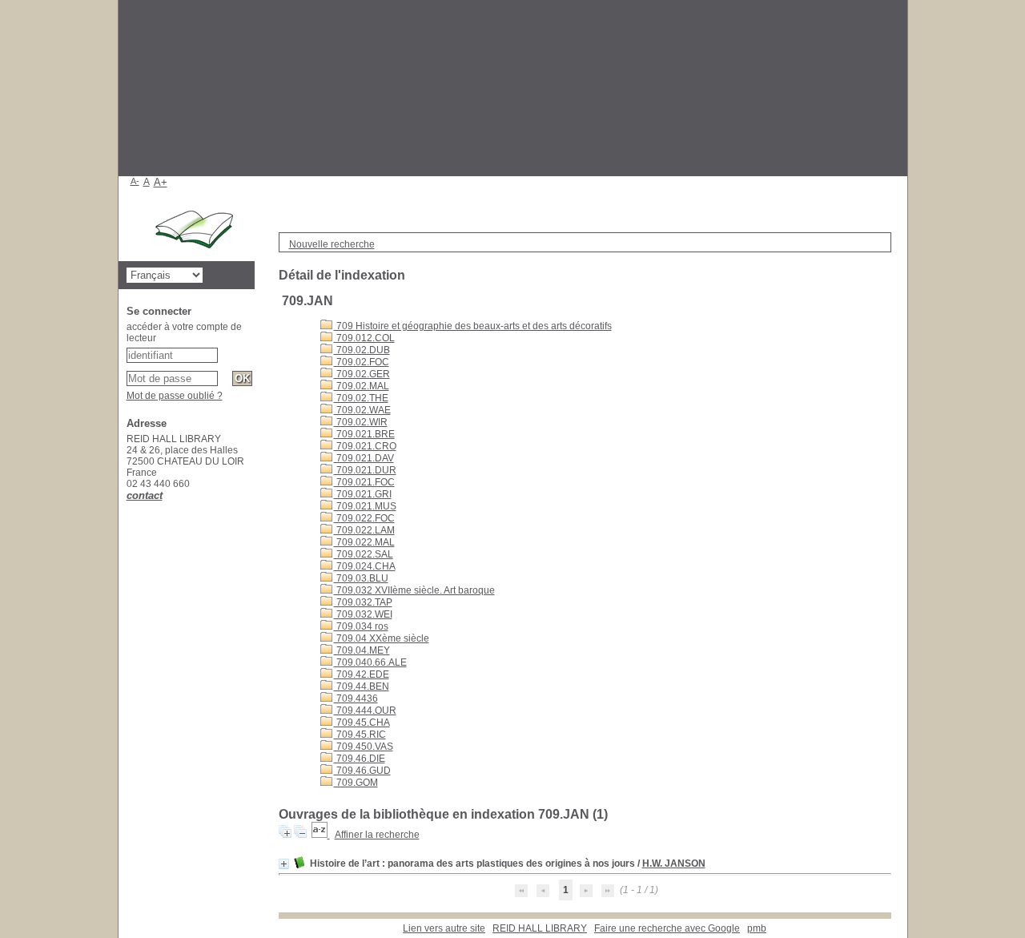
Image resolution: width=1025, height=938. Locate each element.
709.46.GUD (362, 770)
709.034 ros (361, 626)
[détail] (284, 864)
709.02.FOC (361, 362)
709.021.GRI (363, 494)
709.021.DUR (365, 470)
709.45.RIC (360, 734)
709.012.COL (364, 338)
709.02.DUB (362, 350)
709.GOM (356, 782)
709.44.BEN (361, 686)
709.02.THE (361, 398)
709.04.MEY (362, 650)
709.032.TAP (363, 602)
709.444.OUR (365, 710)
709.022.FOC (364, 518)
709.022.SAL (363, 554)
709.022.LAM (364, 530)
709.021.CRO (365, 446)
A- (135, 181)
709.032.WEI (363, 614)
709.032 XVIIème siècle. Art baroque (414, 590)
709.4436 (356, 698)
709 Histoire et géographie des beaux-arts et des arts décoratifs (473, 326)
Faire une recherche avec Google (667, 928)
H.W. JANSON (673, 863)
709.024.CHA (365, 566)
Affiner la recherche (377, 834)
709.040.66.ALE (370, 662)
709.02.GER (362, 374)
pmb (756, 928)
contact (145, 495)
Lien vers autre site (444, 928)
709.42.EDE (361, 674)
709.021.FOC (364, 482)
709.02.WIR (361, 422)
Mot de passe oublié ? (175, 395)
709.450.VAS (363, 746)
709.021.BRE (364, 434)
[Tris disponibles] (321, 834)
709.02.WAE (362, 410)
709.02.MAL (361, 386)
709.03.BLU (361, 578)
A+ (160, 182)
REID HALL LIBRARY (539, 928)
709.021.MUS (365, 506)
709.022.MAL (364, 542)
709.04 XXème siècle (381, 638)
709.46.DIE (359, 758)
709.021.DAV (364, 458)
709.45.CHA (362, 722)
